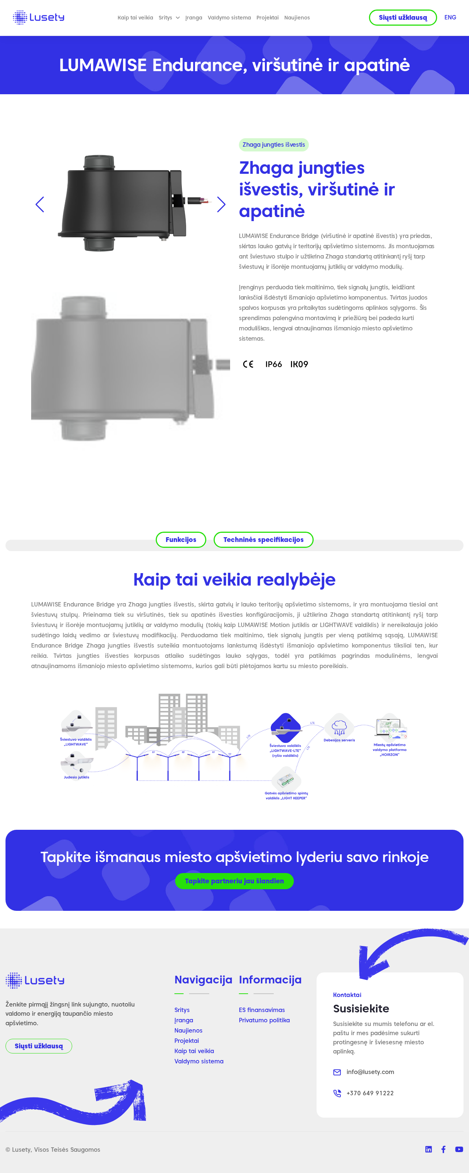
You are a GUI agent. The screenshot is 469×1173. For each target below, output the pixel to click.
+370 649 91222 (370, 1093)
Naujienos (297, 18)
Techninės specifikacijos (264, 539)
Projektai (267, 18)
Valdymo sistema (229, 18)
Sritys (165, 18)
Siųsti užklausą (39, 1046)
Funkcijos (181, 539)
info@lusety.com (370, 1071)
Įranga (193, 18)
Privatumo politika (264, 1020)
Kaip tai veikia (135, 18)
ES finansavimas (262, 1010)
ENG (450, 17)
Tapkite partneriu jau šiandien (234, 881)
